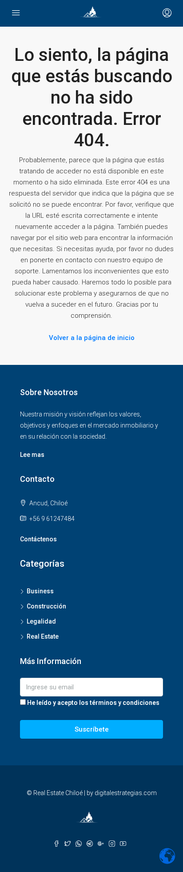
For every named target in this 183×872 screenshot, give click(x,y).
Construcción (46, 606)
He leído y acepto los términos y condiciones (93, 702)
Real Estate (43, 636)
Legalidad (41, 621)
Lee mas (32, 454)
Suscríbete (92, 729)
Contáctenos (38, 539)
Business (40, 591)
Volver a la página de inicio (92, 338)
